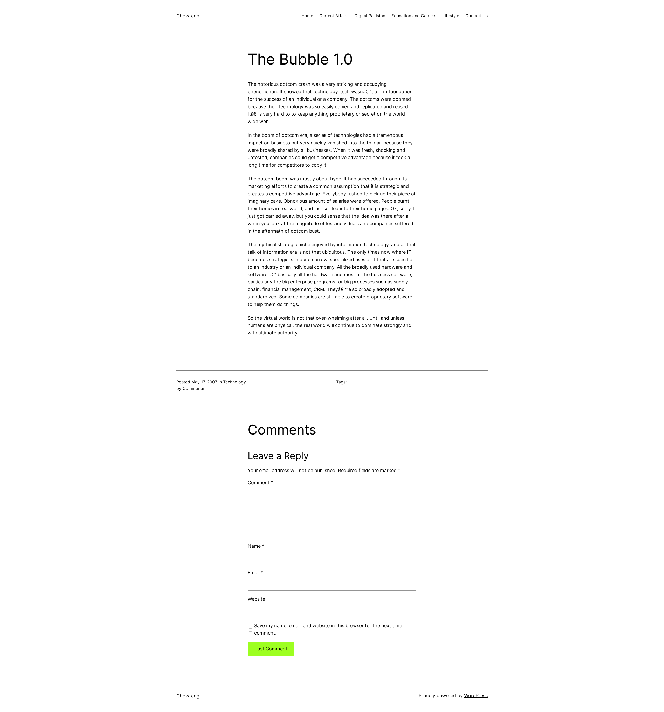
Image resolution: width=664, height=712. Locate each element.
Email (255, 572)
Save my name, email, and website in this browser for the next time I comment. (329, 629)
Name (256, 546)
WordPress (476, 695)
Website (256, 599)
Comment (260, 482)
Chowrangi (188, 15)
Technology (234, 382)
